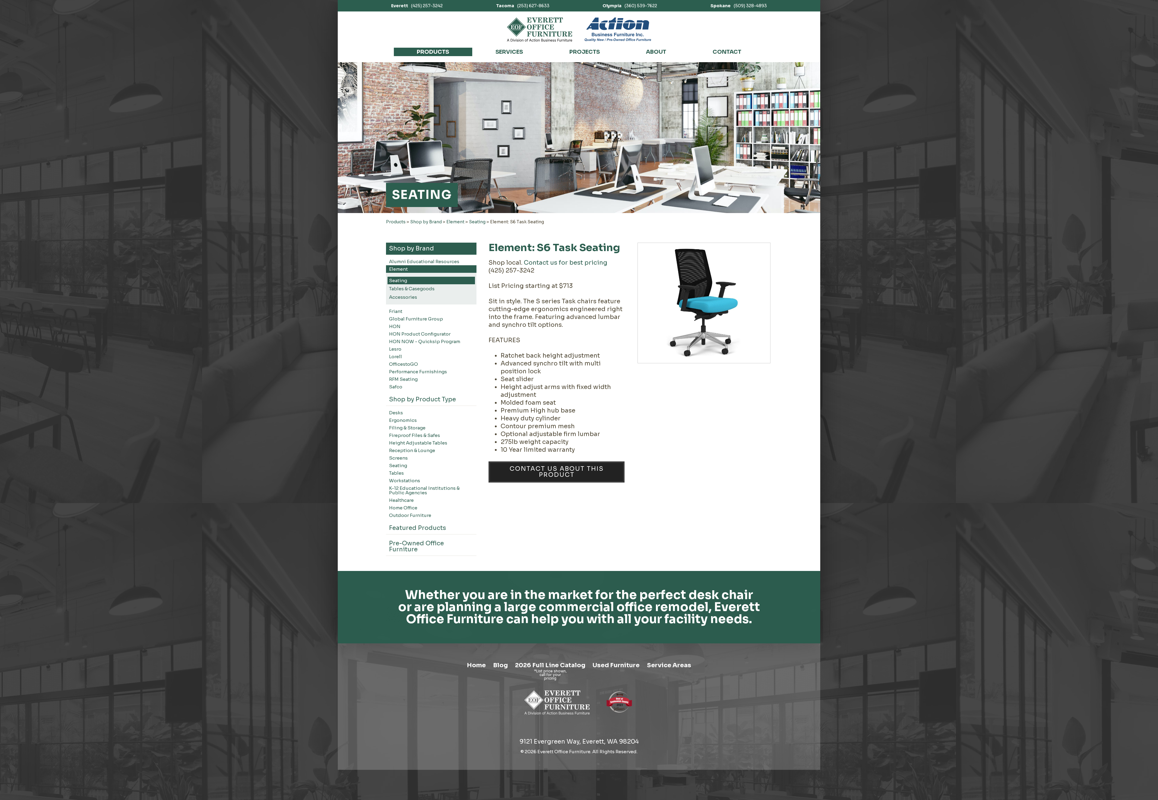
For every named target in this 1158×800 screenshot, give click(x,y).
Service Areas (669, 665)
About (656, 52)
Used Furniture (616, 665)
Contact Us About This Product (557, 472)
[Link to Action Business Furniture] (617, 30)
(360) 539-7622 (630, 5)
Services (509, 52)
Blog (500, 665)
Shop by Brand (426, 222)
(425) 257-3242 (417, 5)
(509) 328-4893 (738, 5)
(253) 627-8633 (522, 5)
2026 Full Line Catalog (550, 665)
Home (476, 665)
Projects (584, 52)
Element (455, 222)
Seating (477, 222)
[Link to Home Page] (557, 715)
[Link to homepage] (539, 30)
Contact (727, 52)
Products (433, 52)
